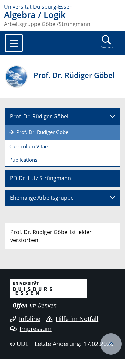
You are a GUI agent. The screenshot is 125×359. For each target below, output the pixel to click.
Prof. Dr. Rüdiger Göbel (39, 116)
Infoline (29, 319)
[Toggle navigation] (14, 43)
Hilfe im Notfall (77, 319)
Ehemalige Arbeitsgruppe (42, 197)
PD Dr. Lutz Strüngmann (40, 178)
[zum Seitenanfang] (111, 344)
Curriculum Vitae (28, 146)
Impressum (36, 329)
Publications (23, 159)
